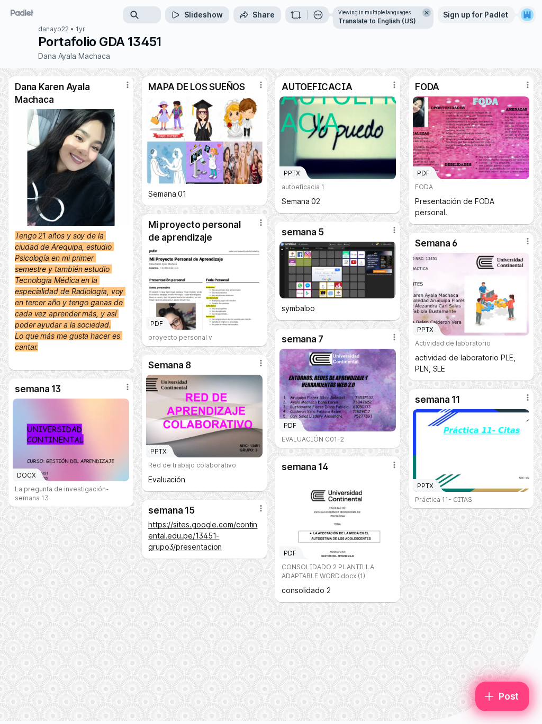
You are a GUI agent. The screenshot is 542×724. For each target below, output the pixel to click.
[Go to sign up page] (527, 14)
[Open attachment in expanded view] (71, 167)
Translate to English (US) (377, 21)
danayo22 (53, 29)
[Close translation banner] (426, 12)
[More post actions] (120, 89)
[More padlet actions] (318, 14)
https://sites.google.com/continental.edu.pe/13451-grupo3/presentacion (202, 535)
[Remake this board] (295, 14)
